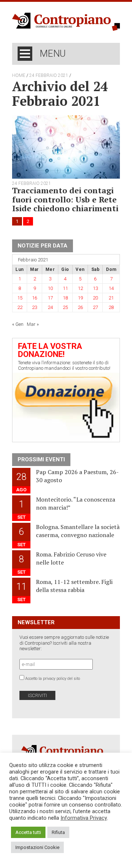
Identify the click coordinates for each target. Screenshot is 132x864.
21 (111, 298)
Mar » (33, 324)
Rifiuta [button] (58, 832)
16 (34, 298)
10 (50, 288)
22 (19, 307)
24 (50, 307)
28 (111, 307)
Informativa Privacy (83, 818)
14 (111, 288)
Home (18, 75)
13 (95, 288)
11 (65, 288)
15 (19, 298)
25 (65, 307)
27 (95, 307)
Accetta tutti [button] (28, 832)
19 (80, 298)
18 (65, 298)
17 (50, 298)
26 (80, 307)
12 (80, 288)
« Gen (17, 324)
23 (34, 307)
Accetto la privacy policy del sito (52, 678)
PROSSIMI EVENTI (41, 459)
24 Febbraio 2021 (48, 75)
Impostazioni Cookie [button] (37, 847)
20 (95, 298)
